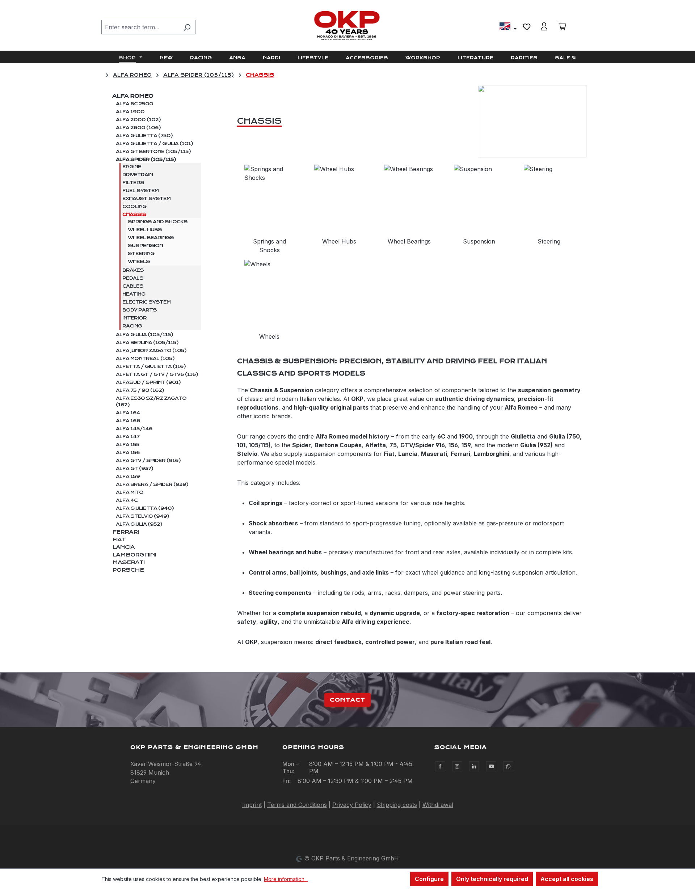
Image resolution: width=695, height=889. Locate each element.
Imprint (252, 804)
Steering (141, 254)
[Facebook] (440, 766)
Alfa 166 (128, 421)
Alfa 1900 (130, 112)
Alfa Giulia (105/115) (144, 335)
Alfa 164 (128, 413)
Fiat (119, 539)
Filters (133, 183)
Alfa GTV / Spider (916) (148, 460)
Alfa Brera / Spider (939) (152, 484)
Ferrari (125, 532)
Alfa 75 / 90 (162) (140, 390)
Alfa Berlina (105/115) (147, 343)
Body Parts (139, 310)
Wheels (139, 261)
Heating (133, 294)
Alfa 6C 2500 (134, 104)
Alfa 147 (127, 437)
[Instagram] (457, 766)
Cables (132, 286)
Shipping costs (397, 804)
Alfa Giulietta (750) (144, 136)
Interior (134, 318)
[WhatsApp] (508, 766)
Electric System (146, 302)
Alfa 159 (128, 476)
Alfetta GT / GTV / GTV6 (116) (157, 374)
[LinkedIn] (474, 766)
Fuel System (140, 191)
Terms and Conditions (297, 804)
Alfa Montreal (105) (145, 358)
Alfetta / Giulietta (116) (151, 366)
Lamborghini (134, 554)
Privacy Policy (351, 804)
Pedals (132, 278)
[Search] (186, 27)
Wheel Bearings (151, 238)
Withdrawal (437, 804)
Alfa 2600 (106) (138, 128)
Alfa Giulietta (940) (145, 508)
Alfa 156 (128, 453)
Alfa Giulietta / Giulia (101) (154, 144)
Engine (131, 167)
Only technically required (492, 878)
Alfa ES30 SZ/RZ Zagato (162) (151, 401)
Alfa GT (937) (134, 468)
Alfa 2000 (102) (138, 120)
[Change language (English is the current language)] (508, 27)
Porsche (128, 570)
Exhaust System (146, 199)
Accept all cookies (566, 878)
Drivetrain (137, 175)
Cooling (134, 206)
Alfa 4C (127, 500)
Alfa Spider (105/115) (146, 159)
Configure (429, 878)
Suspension (145, 246)
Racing (132, 326)
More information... (286, 879)
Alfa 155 (127, 445)
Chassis (134, 214)
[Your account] (544, 26)
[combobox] (140, 27)
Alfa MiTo (129, 492)
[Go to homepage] (347, 25)
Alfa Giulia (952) (139, 524)
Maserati (128, 562)
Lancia (123, 547)
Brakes (133, 270)
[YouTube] (491, 766)
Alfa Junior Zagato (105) (151, 351)
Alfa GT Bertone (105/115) (153, 151)
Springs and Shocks (158, 222)
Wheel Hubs (145, 230)
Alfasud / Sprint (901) (148, 382)
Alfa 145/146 (134, 429)
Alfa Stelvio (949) (142, 516)
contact (347, 700)
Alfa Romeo (132, 96)
